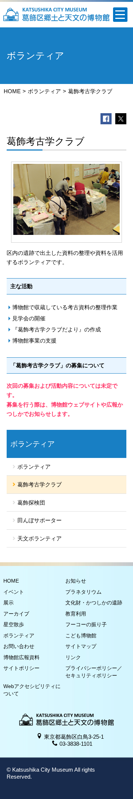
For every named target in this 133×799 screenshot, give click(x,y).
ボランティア (44, 91)
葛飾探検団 (31, 502)
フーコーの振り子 (86, 624)
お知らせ (75, 581)
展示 (8, 603)
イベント (13, 592)
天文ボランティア (39, 538)
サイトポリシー (21, 668)
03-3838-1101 (75, 744)
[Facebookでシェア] (106, 118)
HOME (12, 91)
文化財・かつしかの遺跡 (93, 603)
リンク (73, 657)
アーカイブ (16, 614)
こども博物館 (80, 635)
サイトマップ (80, 646)
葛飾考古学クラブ (39, 484)
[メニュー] (120, 14)
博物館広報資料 (21, 657)
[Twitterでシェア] (120, 118)
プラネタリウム (83, 592)
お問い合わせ (18, 646)
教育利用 (75, 614)
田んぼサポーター (39, 520)
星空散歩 (13, 624)
